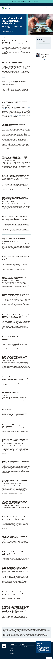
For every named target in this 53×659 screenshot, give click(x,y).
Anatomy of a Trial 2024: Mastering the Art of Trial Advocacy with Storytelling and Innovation (15, 176)
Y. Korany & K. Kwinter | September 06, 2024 (10, 280)
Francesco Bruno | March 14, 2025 (8, 160)
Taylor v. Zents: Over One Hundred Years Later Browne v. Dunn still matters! (14, 101)
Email (43, 59)
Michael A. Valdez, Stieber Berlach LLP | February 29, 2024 (13, 519)
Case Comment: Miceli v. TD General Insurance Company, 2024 (15, 408)
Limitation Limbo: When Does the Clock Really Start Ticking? (14, 41)
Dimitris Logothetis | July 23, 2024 (8, 340)
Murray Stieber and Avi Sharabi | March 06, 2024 (11, 483)
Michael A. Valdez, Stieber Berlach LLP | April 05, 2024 (12, 443)
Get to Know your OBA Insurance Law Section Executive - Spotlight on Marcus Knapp (14, 592)
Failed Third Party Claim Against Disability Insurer (15, 461)
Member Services (38, 1)
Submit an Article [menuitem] (7, 31)
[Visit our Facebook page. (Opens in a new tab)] (19, 646)
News (11, 651)
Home (3, 12)
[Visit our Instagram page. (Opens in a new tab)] (25, 646)
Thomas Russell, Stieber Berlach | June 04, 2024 (11, 380)
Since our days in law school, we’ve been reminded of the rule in (14, 107)
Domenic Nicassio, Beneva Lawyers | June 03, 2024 (11, 410)
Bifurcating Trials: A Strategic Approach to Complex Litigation (13, 425)
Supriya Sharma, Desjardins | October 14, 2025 (11, 127)
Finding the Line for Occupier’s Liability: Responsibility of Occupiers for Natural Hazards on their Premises (16, 553)
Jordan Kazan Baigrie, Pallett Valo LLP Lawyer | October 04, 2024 (14, 260)
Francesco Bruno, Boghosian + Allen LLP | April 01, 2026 (12, 43)
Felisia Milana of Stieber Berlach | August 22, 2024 (11, 297)
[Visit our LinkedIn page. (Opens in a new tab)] (21, 646)
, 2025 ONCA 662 (14, 115)
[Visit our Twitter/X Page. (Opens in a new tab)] (23, 646)
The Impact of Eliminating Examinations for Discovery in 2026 (13, 124)
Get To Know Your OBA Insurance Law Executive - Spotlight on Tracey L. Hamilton (15, 536)
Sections (6, 12)
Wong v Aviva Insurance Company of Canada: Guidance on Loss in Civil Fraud (14, 82)
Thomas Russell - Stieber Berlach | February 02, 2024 (12, 555)
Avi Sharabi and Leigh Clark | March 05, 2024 (10, 505)
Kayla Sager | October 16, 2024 (8, 201)
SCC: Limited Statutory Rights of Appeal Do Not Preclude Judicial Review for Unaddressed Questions (15, 440)
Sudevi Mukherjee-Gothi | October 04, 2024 (10, 241)
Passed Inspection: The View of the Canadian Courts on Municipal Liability (14, 278)
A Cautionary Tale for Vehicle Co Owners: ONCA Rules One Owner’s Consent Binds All (15, 61)
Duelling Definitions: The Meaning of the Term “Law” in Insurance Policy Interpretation (14, 517)
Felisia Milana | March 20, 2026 (8, 63)
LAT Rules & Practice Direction (10, 392)
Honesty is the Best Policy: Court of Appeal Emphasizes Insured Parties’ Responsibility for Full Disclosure (16, 338)
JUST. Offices (12, 653)
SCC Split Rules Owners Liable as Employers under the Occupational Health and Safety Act (16, 295)
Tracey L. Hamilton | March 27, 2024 (9, 462)
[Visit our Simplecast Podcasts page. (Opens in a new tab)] (26, 646)
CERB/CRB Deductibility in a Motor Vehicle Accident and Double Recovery (13, 239)
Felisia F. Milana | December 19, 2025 (9, 84)
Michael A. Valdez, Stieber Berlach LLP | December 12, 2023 (13, 612)
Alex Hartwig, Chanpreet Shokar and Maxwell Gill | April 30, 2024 (14, 427)
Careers (11, 650)
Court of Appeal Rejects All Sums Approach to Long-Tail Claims (14, 481)
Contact (11, 648)
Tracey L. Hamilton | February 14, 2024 (9, 539)
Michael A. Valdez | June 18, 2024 (8, 360)
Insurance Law (12, 12)
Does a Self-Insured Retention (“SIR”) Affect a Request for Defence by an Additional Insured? (14, 217)
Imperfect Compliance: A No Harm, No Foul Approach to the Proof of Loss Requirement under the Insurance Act (15, 199)
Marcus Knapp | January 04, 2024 (8, 594)
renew (16, 1)
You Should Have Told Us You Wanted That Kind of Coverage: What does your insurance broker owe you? (15, 258)
